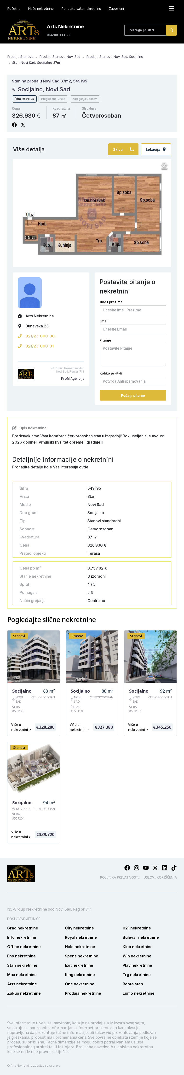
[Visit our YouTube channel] (146, 868)
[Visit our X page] (155, 868)
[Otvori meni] (171, 8)
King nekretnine (80, 974)
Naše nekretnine (41, 8)
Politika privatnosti (120, 877)
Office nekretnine (24, 946)
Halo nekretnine (80, 946)
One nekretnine (79, 984)
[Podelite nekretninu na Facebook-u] (14, 124)
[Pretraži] (171, 30)
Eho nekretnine (21, 956)
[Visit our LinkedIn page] (164, 868)
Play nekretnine (137, 965)
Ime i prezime (111, 302)
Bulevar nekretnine (141, 937)
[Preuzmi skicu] (164, 166)
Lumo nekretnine (139, 993)
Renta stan (133, 984)
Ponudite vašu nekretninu (81, 8)
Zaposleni (116, 8)
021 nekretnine (137, 928)
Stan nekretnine (22, 965)
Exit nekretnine (79, 965)
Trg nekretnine (137, 974)
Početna (13, 8)
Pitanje (105, 340)
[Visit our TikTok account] (174, 868)
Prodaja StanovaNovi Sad (59, 56)
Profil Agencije (72, 378)
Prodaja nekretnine (83, 993)
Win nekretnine (137, 956)
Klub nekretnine (138, 946)
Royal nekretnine (81, 937)
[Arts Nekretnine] (24, 30)
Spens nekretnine (81, 956)
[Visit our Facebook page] (127, 868)
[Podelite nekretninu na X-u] (23, 124)
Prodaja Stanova (20, 56)
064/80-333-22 (58, 35)
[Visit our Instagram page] (136, 868)
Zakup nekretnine (24, 993)
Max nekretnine (22, 974)
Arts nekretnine (22, 984)
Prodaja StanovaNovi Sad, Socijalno (114, 56)
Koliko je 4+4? (111, 373)
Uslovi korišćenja (160, 877)
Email (104, 321)
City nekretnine (79, 928)
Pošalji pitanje (133, 395)
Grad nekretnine (22, 928)
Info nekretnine (21, 937)
